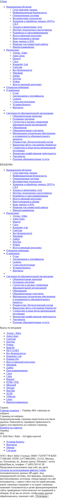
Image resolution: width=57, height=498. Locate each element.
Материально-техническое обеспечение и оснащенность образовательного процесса (34, 136)
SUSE (9, 393)
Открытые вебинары (17, 87)
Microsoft (11, 385)
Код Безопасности (22, 70)
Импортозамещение (23, 47)
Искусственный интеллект (27, 35)
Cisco (15, 61)
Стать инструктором (24, 101)
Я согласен (41, 496)
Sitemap (10, 447)
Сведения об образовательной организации (29, 113)
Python (16, 81)
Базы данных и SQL (23, 41)
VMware (10, 396)
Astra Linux (19, 55)
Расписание (12, 50)
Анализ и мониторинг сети (27, 27)
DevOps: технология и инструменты (32, 29)
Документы (19, 156)
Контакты (18, 107)
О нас (16, 93)
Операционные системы (26, 15)
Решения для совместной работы (30, 44)
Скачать (17, 98)
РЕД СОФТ (12, 350)
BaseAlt (10, 347)
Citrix (9, 376)
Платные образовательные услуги (31, 159)
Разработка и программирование (30, 32)
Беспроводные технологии (27, 18)
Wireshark (18, 73)
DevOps (17, 78)
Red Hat (10, 390)
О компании (13, 90)
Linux (9, 399)
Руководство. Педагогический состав (33, 142)
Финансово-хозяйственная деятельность (34, 153)
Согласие (11, 450)
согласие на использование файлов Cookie (23, 470)
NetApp (10, 387)
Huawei (17, 58)
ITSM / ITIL (12, 382)
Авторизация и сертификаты (28, 96)
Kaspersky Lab (20, 64)
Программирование (17, 370)
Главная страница (9, 410)
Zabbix (16, 75)
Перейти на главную (11, 427)
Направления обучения (18, 6)
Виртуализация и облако (26, 38)
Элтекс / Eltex (20, 52)
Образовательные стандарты (28, 130)
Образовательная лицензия (27, 116)
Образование (20, 127)
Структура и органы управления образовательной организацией (30, 123)
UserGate (17, 67)
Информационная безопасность (30, 12)
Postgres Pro (12, 359)
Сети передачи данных (25, 9)
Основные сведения (23, 119)
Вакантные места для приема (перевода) (34, 144)
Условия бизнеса (22, 104)
